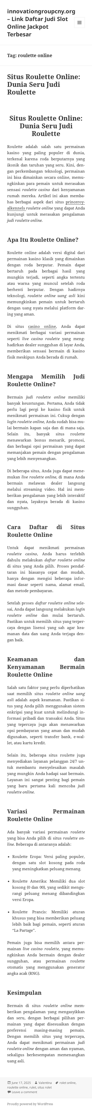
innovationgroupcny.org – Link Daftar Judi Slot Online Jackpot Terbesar (41, 22)
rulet (32, 1087)
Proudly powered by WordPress (30, 1104)
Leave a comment (24, 1092)
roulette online (17, 1087)
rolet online (68, 1083)
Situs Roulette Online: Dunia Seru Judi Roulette (43, 84)
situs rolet (45, 1087)
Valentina (45, 1083)
